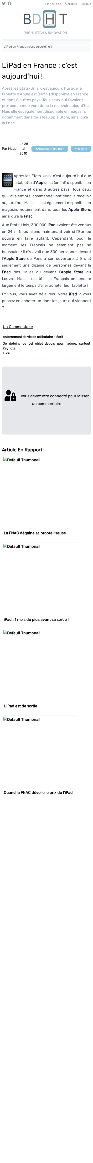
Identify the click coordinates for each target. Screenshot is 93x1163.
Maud (12, 149)
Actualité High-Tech (50, 148)
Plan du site (53, 4)
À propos (71, 4)
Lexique (86, 4)
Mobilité (82, 148)
